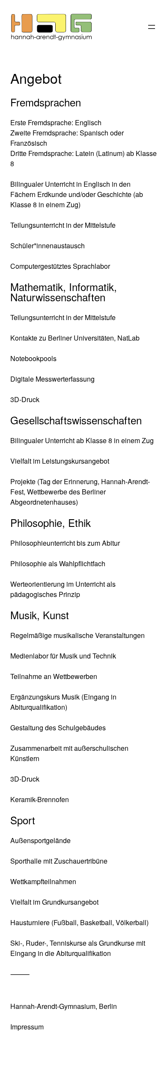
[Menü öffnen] (151, 27)
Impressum (27, 1027)
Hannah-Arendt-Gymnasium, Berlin (63, 1006)
